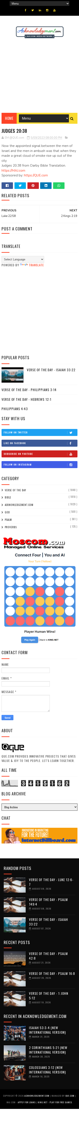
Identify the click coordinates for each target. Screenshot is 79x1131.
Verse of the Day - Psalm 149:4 (48, 901)
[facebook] (25, 10)
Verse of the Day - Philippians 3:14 (29, 389)
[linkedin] (40, 10)
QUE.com (69, 1095)
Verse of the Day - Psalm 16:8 (52, 973)
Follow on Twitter (16, 432)
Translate (36, 265)
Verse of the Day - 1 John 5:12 (48, 995)
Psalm (8, 519)
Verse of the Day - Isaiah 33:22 (51, 369)
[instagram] (47, 10)
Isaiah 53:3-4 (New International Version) (47, 1030)
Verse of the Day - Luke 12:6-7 (51, 882)
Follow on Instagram (18, 464)
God (7, 512)
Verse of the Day (15, 490)
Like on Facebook (15, 443)
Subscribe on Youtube (18, 453)
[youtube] (54, 10)
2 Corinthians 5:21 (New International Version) (48, 1049)
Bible (8, 497)
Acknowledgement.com (19, 505)
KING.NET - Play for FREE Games (55, 1102)
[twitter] (32, 10)
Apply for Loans (27, 1102)
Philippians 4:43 (15, 408)
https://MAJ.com (13, 170)
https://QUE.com (36, 175)
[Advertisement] (39, 75)
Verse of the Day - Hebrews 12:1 (26, 399)
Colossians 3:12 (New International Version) (47, 1069)
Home (9, 118)
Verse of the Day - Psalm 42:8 (48, 955)
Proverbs (11, 527)
